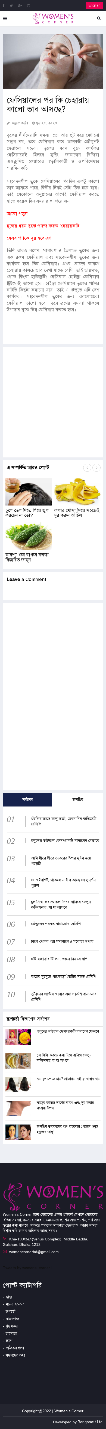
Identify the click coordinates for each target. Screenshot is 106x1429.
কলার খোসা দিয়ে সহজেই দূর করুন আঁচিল (76, 513)
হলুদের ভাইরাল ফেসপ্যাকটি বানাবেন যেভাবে (65, 840)
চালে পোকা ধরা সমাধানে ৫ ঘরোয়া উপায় (62, 941)
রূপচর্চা (10, 1311)
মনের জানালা (15, 1304)
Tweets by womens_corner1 (27, 1268)
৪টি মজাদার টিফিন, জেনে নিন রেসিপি (59, 958)
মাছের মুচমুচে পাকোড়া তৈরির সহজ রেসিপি (63, 976)
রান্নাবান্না (11, 1333)
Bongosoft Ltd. (90, 1422)
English (95, 5)
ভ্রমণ (9, 1340)
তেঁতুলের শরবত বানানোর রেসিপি (56, 923)
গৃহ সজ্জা (12, 1326)
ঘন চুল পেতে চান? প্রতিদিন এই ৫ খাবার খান (68, 1079)
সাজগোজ (12, 1319)
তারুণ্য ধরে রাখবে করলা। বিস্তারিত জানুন (28, 557)
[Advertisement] (53, 402)
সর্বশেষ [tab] (28, 799)
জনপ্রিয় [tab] (78, 799)
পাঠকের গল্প (15, 1348)
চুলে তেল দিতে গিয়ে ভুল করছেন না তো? (27, 513)
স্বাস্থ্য (9, 1297)
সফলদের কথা (15, 1355)
